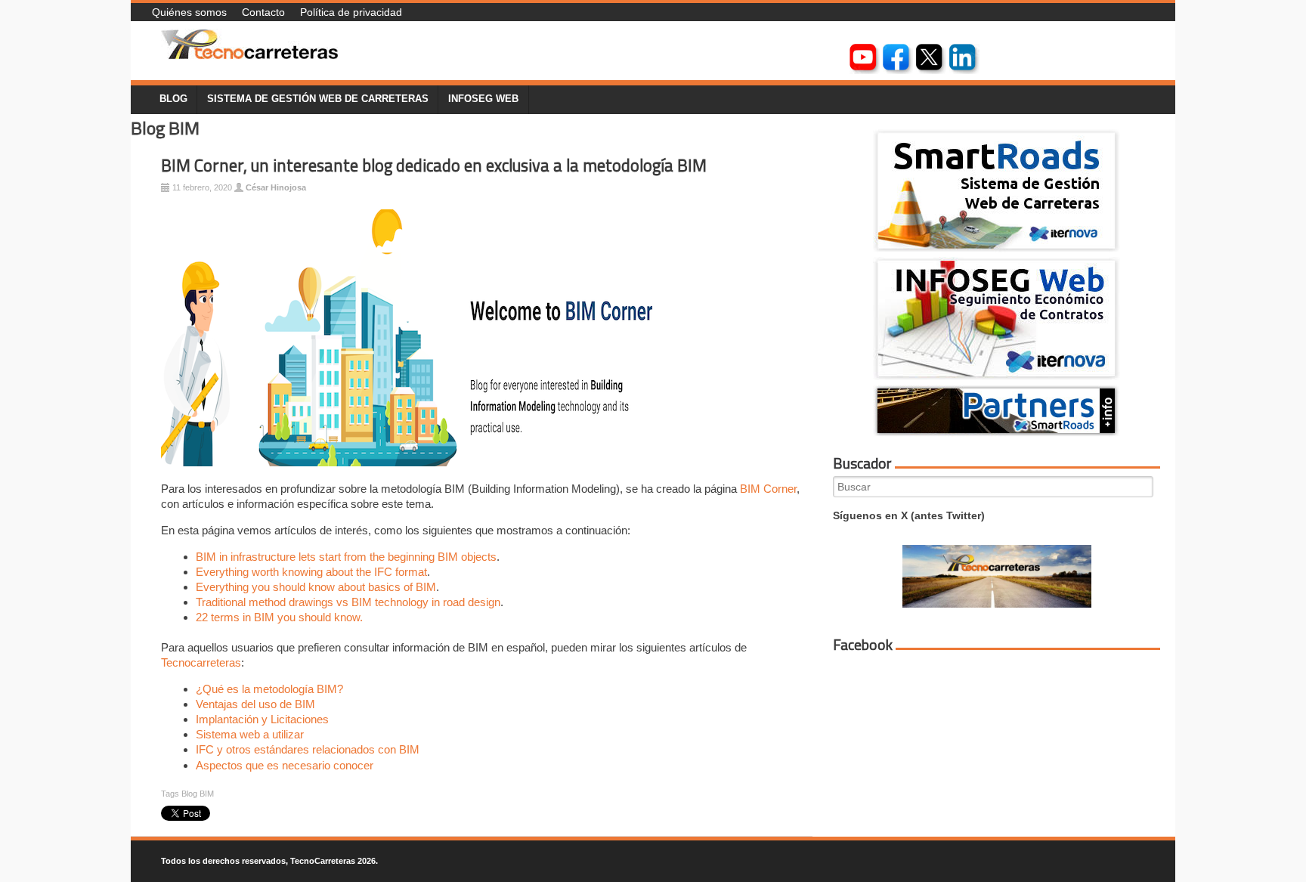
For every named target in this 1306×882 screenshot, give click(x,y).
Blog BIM (197, 793)
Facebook (863, 644)
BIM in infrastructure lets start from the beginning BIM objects (346, 556)
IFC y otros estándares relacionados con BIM (307, 749)
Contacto (263, 12)
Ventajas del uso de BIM (255, 704)
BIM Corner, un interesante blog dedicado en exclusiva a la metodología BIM (434, 165)
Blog (173, 99)
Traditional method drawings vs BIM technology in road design (348, 602)
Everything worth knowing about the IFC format (311, 571)
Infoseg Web (483, 99)
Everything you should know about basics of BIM (316, 586)
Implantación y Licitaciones (262, 719)
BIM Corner (768, 488)
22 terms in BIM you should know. (279, 617)
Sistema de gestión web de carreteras (318, 99)
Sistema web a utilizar (250, 734)
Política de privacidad (351, 12)
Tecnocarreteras (201, 662)
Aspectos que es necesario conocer (284, 765)
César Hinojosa (276, 187)
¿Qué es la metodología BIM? (269, 688)
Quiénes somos (189, 12)
